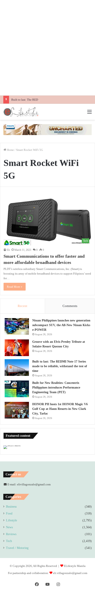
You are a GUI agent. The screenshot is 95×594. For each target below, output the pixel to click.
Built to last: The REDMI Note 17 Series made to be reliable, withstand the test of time (59, 366)
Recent (22, 306)
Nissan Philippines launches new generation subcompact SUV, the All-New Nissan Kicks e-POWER (61, 325)
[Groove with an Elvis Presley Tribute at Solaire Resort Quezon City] (17, 347)
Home (10, 149)
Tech (9, 541)
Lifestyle (11, 520)
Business (11, 506)
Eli (8, 249)
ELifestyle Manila (75, 566)
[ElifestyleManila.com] (21, 112)
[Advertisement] (47, 48)
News (9, 527)
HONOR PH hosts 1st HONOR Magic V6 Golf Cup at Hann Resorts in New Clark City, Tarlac (60, 409)
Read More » (14, 286)
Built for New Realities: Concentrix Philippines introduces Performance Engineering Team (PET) (56, 387)
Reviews (11, 534)
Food (9, 513)
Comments (70, 306)
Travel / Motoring (17, 548)
